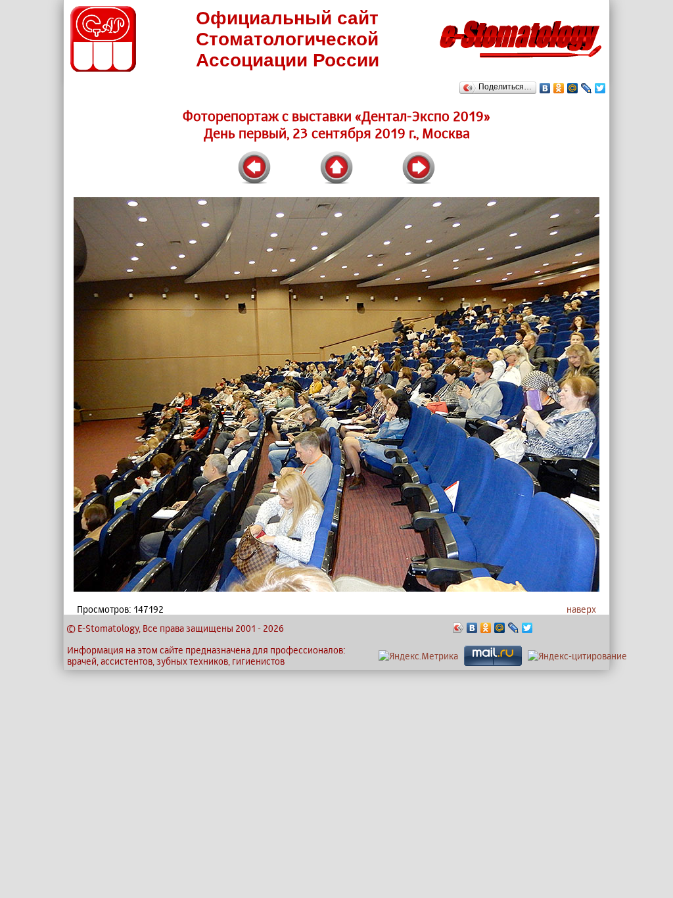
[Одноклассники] (559, 88)
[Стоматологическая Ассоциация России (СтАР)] (103, 68)
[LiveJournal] (586, 88)
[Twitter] (600, 88)
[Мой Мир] (573, 88)
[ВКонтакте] (545, 88)
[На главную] (520, 61)
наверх (581, 609)
